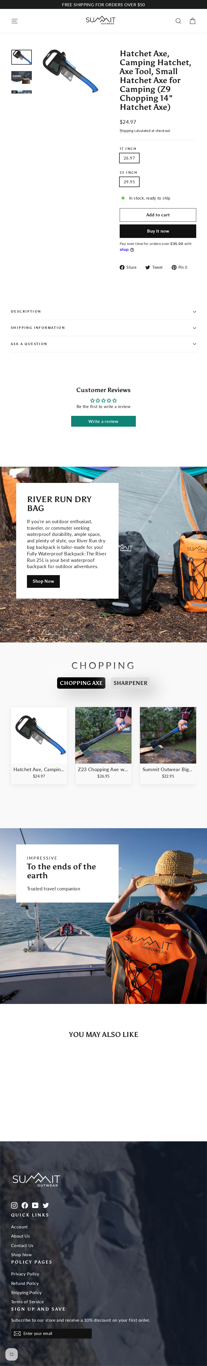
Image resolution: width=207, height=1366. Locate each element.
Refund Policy (25, 1283)
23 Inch (129, 172)
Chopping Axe (81, 683)
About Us (20, 1235)
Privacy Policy (25, 1273)
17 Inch (128, 149)
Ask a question (29, 344)
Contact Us (22, 1245)
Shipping (126, 130)
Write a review (103, 421)
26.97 (129, 157)
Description (26, 311)
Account (19, 1226)
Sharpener (130, 683)
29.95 (129, 181)
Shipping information (38, 328)
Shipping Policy (26, 1292)
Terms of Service (27, 1301)
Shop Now (43, 581)
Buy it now (158, 231)
